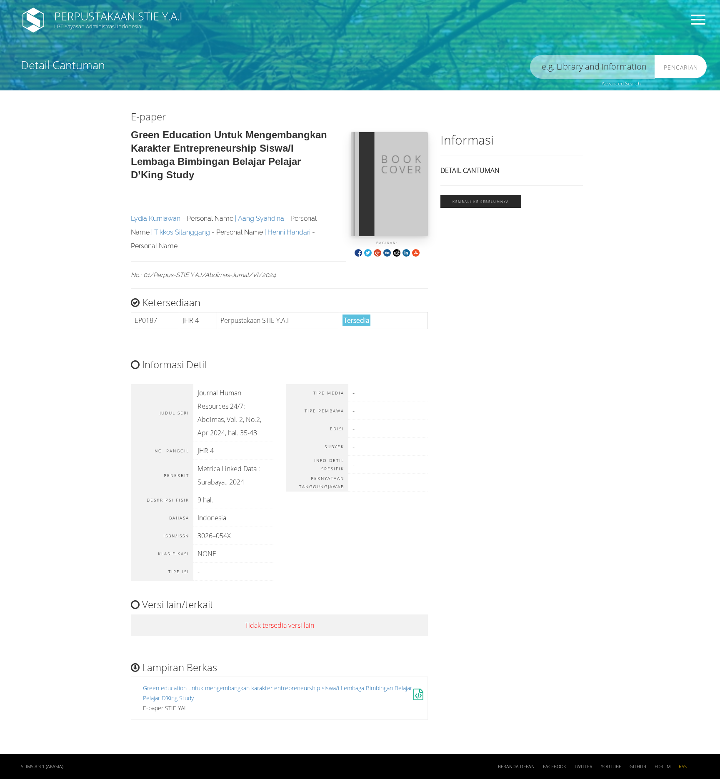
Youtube (611, 766)
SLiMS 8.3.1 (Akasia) (42, 766)
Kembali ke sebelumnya (480, 201)
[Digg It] (387, 252)
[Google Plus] (377, 252)
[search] (592, 67)
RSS (683, 766)
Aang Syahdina (261, 218)
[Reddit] (396, 252)
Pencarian (681, 67)
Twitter (583, 766)
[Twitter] (368, 252)
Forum (662, 766)
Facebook (554, 766)
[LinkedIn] (406, 252)
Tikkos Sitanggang (182, 232)
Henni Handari (289, 232)
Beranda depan (516, 766)
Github (638, 766)
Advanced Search (621, 83)
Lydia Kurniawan (155, 218)
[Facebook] (358, 252)
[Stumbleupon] (416, 252)
